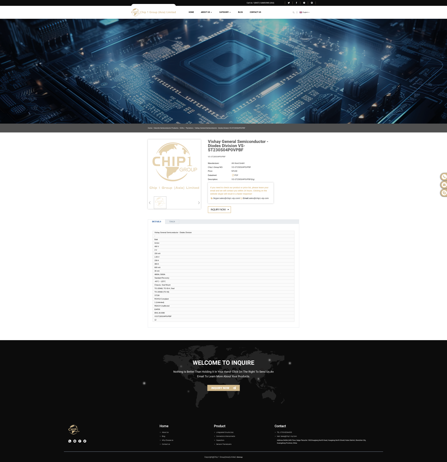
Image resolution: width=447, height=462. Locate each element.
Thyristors (189, 128)
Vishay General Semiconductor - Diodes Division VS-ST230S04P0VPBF (220, 128)
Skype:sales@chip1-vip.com (226, 198)
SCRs (182, 128)
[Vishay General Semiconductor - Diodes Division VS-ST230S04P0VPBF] (160, 203)
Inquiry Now (218, 209)
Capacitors (220, 440)
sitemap (240, 457)
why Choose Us (167, 440)
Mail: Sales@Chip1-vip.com (287, 436)
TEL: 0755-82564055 (284, 432)
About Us (205, 12)
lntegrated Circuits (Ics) (225, 432)
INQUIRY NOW (220, 388)
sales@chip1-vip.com (259, 198)
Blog (240, 12)
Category (224, 12)
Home (191, 12)
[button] (198, 203)
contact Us (166, 444)
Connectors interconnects (225, 436)
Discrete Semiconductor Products (166, 128)
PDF (236, 175)
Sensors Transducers (223, 444)
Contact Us (255, 12)
